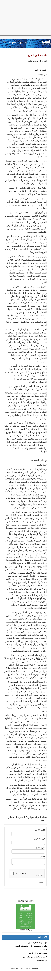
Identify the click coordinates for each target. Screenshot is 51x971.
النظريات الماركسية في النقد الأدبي (35, 957)
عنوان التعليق (40, 848)
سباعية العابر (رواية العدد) (38, 953)
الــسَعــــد (43, 950)
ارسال (41, 882)
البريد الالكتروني (39, 839)
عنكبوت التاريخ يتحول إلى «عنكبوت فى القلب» (31, 946)
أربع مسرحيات (42, 960)
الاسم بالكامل (40, 830)
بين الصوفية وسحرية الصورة (37, 942)
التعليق (42, 856)
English (12, 43)
